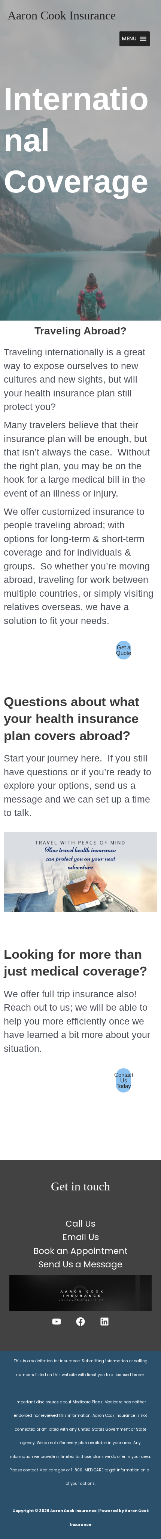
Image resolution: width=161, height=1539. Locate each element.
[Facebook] (80, 1321)
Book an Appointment (80, 1251)
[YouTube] (56, 1321)
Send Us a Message (80, 1264)
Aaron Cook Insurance (61, 15)
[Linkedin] (104, 1321)
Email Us (81, 1237)
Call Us (80, 1224)
